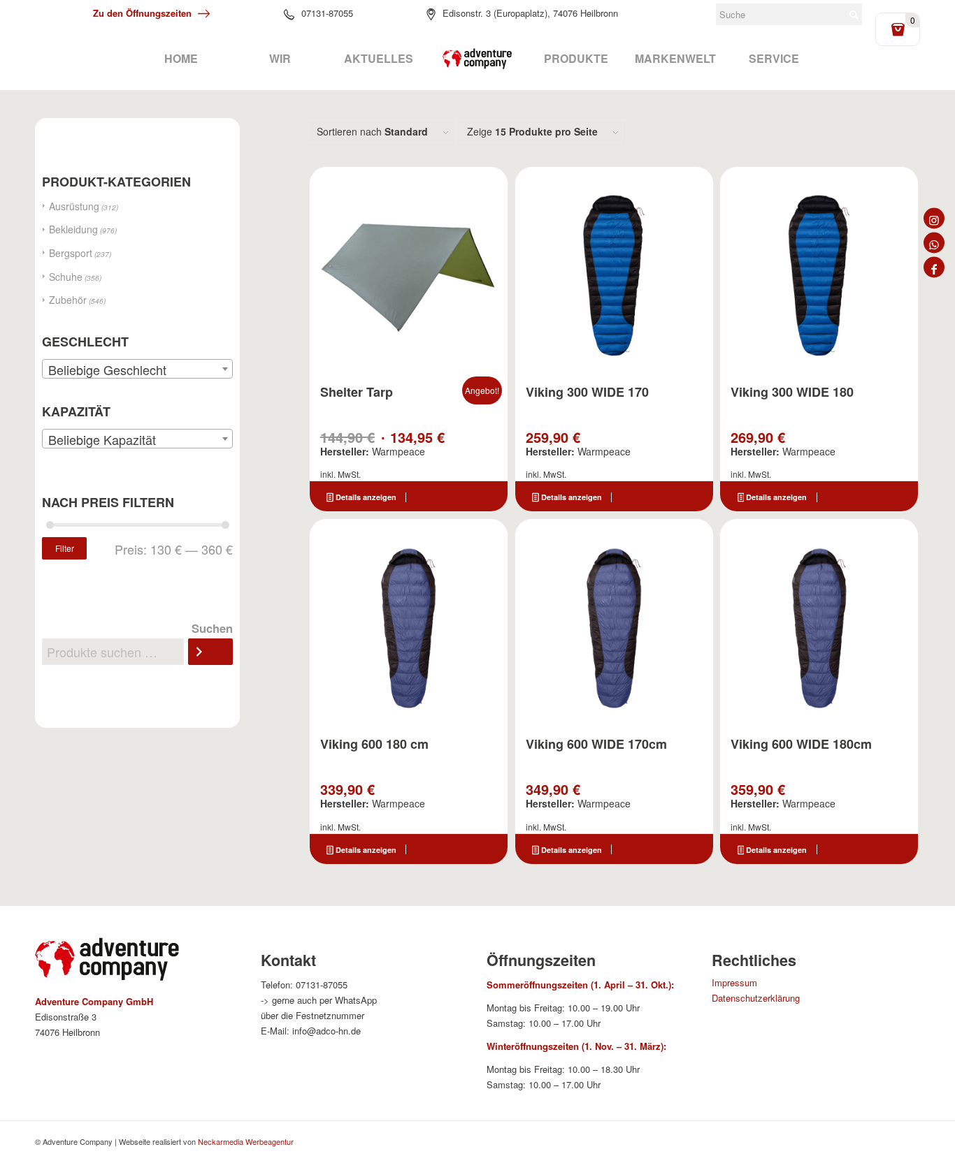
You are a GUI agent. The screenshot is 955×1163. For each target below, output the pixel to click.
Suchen (212, 628)
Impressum (734, 982)
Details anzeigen (364, 497)
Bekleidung (73, 229)
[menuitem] (180, 58)
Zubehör (68, 300)
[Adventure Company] (477, 58)
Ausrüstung (74, 206)
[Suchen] (210, 651)
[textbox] (137, 369)
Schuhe (65, 277)
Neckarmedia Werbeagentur (246, 1141)
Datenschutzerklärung (756, 997)
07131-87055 (327, 13)
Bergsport (70, 253)
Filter (64, 548)
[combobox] (137, 369)
